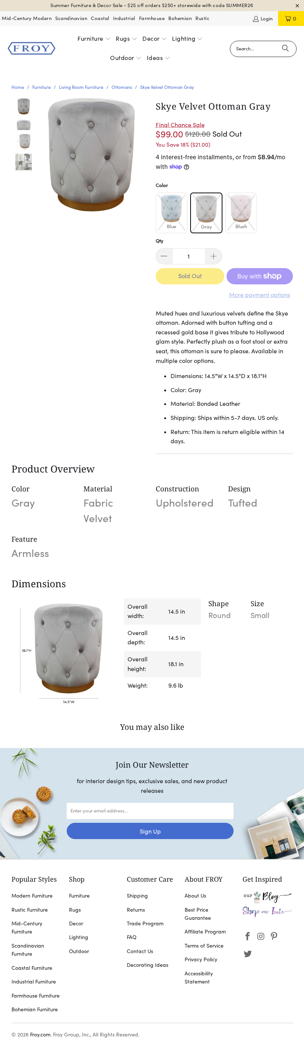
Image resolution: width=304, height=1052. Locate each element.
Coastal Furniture (31, 968)
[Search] (285, 49)
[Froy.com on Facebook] (248, 936)
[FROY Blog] (267, 901)
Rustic (202, 18)
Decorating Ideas (147, 965)
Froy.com (40, 1034)
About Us (195, 895)
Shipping (137, 895)
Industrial (124, 18)
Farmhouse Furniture (35, 995)
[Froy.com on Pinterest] (274, 936)
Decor (76, 923)
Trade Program (145, 923)
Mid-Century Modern (27, 18)
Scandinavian (71, 18)
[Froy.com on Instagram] (261, 936)
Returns (136, 909)
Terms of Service (204, 945)
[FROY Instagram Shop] (267, 915)
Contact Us (140, 951)
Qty (159, 241)
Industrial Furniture (33, 981)
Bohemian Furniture (34, 1009)
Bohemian (180, 18)
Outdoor (79, 951)
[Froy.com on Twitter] (248, 954)
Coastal (100, 18)
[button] (94, 39)
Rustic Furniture (29, 909)
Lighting (78, 937)
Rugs (75, 909)
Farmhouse (152, 18)
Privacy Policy (201, 959)
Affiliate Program (205, 931)
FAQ (131, 937)
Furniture (79, 895)
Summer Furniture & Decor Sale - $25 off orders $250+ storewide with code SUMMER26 (152, 5)
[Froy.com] (31, 49)
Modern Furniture (32, 895)
